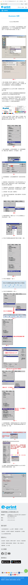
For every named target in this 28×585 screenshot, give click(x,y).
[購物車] (26, 7)
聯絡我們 (12, 531)
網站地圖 (18, 579)
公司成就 (21, 529)
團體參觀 (3, 545)
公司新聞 (7, 531)
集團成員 (16, 529)
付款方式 (18, 540)
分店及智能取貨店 (5, 529)
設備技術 (3, 531)
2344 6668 (4, 4)
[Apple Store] (6, 562)
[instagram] (5, 553)
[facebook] (2, 553)
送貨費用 (3, 543)
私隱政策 (7, 579)
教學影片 (15, 543)
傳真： (2, 520)
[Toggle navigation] (25, 4)
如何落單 (3, 540)
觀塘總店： (3, 514)
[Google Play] (16, 562)
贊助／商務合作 (21, 543)
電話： (2, 517)
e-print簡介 (11, 529)
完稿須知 (7, 540)
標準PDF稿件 (13, 540)
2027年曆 (8, 545)
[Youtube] (9, 553)
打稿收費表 (23, 540)
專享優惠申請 (17, 531)
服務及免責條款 (9, 543)
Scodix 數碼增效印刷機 (6, 533)
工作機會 (23, 531)
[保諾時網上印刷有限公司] (14, 508)
